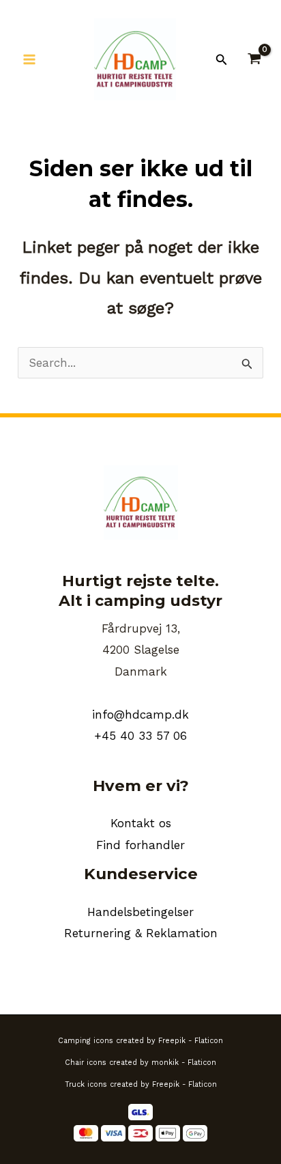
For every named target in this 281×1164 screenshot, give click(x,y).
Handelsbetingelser (140, 912)
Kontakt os (140, 823)
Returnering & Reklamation (141, 933)
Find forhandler (140, 845)
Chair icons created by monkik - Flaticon (140, 1062)
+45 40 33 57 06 (140, 736)
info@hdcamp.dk (140, 714)
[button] (222, 59)
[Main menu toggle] (29, 59)
